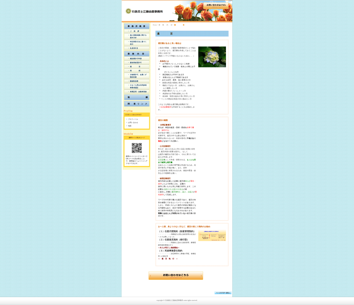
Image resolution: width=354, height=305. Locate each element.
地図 (129, 126)
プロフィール (133, 119)
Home (155, 25)
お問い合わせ (133, 122)
